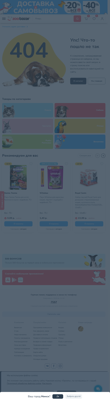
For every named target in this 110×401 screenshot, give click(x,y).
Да (58, 396)
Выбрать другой (73, 396)
